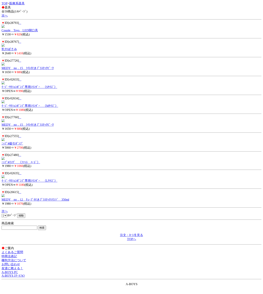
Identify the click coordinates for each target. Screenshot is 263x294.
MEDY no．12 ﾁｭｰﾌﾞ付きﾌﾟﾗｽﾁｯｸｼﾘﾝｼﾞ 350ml (35, 199)
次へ (5, 15)
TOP (5, 3)
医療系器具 (17, 3)
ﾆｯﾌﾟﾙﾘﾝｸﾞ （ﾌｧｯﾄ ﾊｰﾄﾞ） (21, 162)
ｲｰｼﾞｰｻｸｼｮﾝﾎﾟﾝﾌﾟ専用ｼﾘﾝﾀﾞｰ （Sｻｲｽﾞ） (29, 87)
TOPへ (131, 239)
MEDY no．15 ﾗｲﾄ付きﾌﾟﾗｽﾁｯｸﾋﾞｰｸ (28, 68)
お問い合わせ (11, 264)
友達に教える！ (12, 268)
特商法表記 (9, 256)
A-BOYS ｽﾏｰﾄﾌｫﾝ (13, 275)
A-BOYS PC (10, 272)
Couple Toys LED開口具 (20, 30)
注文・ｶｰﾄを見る (131, 235)
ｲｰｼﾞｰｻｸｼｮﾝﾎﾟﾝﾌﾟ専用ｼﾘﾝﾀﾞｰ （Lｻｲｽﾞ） (29, 180)
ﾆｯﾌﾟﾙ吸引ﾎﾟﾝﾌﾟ (12, 143)
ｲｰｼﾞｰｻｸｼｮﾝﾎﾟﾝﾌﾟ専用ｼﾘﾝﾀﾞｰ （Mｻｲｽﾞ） (30, 105)
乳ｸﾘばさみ (9, 49)
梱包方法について (14, 260)
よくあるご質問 (12, 252)
